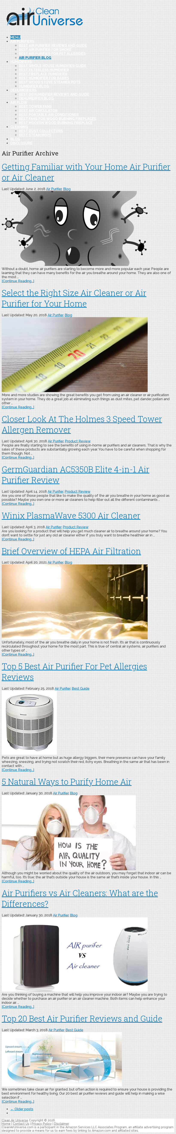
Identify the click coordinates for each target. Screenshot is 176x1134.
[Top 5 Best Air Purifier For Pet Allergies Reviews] (88, 723)
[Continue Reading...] (18, 281)
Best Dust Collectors (41, 131)
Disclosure (21, 143)
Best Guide (81, 688)
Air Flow (18, 102)
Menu (15, 37)
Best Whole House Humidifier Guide (52, 66)
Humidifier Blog (34, 86)
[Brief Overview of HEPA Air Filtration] (88, 602)
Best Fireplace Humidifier (43, 74)
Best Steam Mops (35, 135)
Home (6, 1123)
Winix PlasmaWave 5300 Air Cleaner (71, 515)
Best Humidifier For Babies (44, 78)
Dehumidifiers (23, 90)
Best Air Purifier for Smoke (45, 50)
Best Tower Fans (35, 106)
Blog (15, 139)
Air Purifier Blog (35, 58)
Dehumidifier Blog (36, 98)
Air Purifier (54, 189)
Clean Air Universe (15, 1120)
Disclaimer (61, 1123)
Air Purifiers (22, 41)
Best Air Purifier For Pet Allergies (52, 54)
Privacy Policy (42, 1123)
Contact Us (21, 1123)
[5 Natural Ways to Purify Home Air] (88, 833)
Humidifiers (21, 62)
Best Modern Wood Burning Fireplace (56, 123)
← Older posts (21, 1109)
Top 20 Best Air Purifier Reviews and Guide (82, 1018)
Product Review (78, 441)
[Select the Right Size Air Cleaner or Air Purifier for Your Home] (88, 355)
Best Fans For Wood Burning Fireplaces (57, 119)
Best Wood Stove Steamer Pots (49, 82)
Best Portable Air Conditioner (49, 115)
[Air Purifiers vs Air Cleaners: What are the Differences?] (88, 954)
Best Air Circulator (38, 111)
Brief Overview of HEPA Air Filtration (71, 551)
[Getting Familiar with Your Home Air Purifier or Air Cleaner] (88, 229)
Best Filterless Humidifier (44, 70)
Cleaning (19, 127)
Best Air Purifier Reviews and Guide (53, 45)
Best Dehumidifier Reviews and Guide (54, 94)
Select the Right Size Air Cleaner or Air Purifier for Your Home (74, 298)
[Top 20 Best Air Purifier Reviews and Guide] (88, 1059)
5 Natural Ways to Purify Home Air (67, 781)
